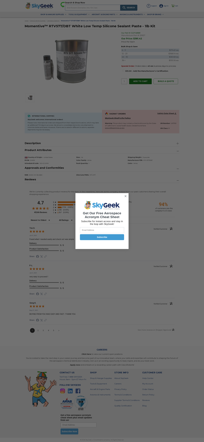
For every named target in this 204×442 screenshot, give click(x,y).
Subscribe (102, 237)
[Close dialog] (125, 196)
